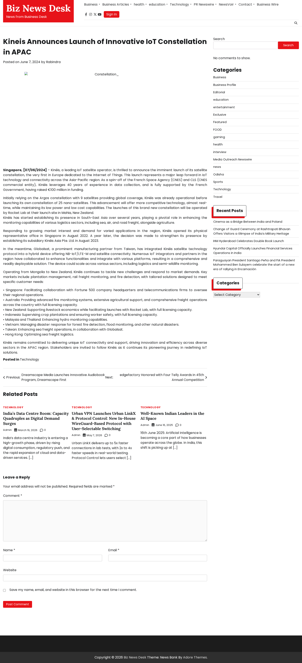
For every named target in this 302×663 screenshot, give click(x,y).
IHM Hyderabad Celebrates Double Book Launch (248, 241)
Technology (179, 4)
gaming (219, 137)
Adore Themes (195, 657)
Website (9, 570)
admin (7, 430)
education (157, 4)
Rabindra (53, 62)
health (139, 4)
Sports (218, 182)
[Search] (296, 23)
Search (219, 39)
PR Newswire (204, 4)
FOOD (217, 129)
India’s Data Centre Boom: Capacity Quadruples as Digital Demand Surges (36, 418)
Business (91, 4)
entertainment (224, 107)
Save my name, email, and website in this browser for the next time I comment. (73, 589)
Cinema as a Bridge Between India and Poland (247, 222)
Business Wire (268, 4)
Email (113, 550)
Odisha (218, 174)
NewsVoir (226, 4)
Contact (245, 4)
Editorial (219, 92)
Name (9, 550)
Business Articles (115, 4)
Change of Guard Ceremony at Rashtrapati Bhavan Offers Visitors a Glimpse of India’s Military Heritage (251, 231)
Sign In (111, 14)
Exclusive (219, 115)
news (217, 167)
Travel (217, 197)
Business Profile (224, 85)
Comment (12, 495)
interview (219, 152)
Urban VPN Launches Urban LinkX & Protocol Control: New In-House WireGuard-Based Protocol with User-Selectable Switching (104, 421)
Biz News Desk (38, 8)
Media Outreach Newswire (232, 159)
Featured (220, 122)
